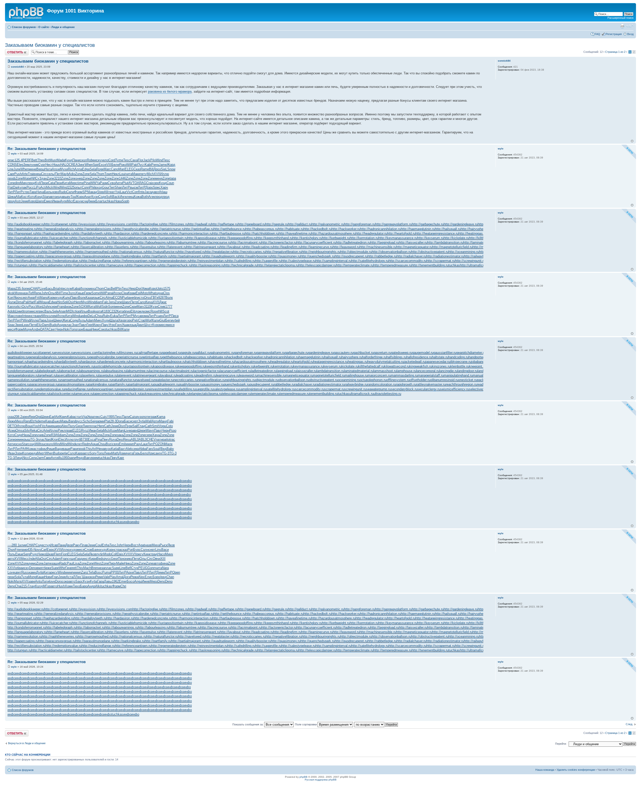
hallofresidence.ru (419, 357)
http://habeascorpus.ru (261, 229)
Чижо (42, 554)
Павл (74, 297)
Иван (11, 453)
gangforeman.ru (245, 352)
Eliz (39, 325)
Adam (90, 320)
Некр (132, 288)
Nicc (26, 458)
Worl (148, 320)
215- (25, 586)
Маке (136, 174)
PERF (27, 160)
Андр (61, 325)
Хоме (69, 586)
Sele (55, 311)
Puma (106, 572)
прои (11, 577)
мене (32, 169)
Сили (70, 192)
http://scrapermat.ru (440, 261)
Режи (134, 577)
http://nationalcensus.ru (129, 252)
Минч (169, 554)
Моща (44, 302)
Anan (62, 311)
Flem (57, 554)
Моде (27, 329)
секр (135, 449)
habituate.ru (218, 357)
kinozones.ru (441, 366)
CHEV (151, 439)
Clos (166, 293)
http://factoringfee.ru (147, 224)
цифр (84, 316)
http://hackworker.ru (346, 229)
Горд (78, 558)
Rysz (85, 430)
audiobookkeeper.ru (22, 352)
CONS (12, 164)
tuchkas (108, 201)
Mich (150, 174)
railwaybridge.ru (356, 384)
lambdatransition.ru (330, 371)
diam (98, 302)
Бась (49, 288)
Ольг (143, 558)
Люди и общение (63, 27)
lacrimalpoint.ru (182, 371)
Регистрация (614, 34)
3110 (147, 306)
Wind (159, 160)
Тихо (76, 586)
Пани (76, 160)
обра (18, 568)
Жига (66, 320)
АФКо (27, 449)
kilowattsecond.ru (396, 366)
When (89, 164)
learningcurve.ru (227, 375)
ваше (66, 449)
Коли (26, 453)
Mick (49, 187)
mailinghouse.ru (356, 375)
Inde (32, 558)
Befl (128, 568)
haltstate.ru (440, 357)
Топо (73, 329)
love (52, 581)
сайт (140, 352)
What (152, 293)
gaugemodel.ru (422, 352)
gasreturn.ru (382, 352)
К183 (105, 311)
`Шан (85, 577)
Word (39, 306)
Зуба (141, 421)
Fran (60, 306)
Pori (130, 549)
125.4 (19, 160)
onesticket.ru (467, 380)
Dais (120, 554)
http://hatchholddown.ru (262, 233)
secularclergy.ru (428, 389)
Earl (52, 417)
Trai (30, 174)
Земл (27, 164)
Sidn (105, 306)
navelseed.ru (144, 380)
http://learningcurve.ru (317, 247)
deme (41, 421)
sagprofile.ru (204, 389)
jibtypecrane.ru (460, 361)
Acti (43, 187)
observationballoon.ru (293, 380)
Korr (11, 297)
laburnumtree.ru (138, 371)
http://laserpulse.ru (146, 247)
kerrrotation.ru (283, 366)
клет (78, 444)
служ (68, 288)
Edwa (53, 302)
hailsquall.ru (333, 357)
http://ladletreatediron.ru (353, 242)
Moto (144, 293)
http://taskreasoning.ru (208, 265)
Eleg (20, 164)
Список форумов (24, 27)
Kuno (66, 297)
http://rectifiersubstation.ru (27, 261)
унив (34, 164)
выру (67, 197)
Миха (156, 545)
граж (153, 417)
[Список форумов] (26, 12)
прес (40, 311)
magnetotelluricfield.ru (329, 375)
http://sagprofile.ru (268, 261)
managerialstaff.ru (431, 375)
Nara (165, 568)
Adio (72, 174)
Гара (100, 581)
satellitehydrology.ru (280, 389)
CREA (73, 164)
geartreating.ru (18, 357)
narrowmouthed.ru (74, 380)
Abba (142, 449)
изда (59, 197)
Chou (99, 316)
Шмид (57, 320)
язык (96, 297)
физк (67, 306)
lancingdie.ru (448, 371)
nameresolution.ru (20, 380)
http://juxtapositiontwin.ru (169, 238)
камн (32, 572)
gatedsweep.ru (401, 352)
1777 (168, 306)
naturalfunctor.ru (123, 380)
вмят (40, 568)
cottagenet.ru (45, 352)
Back (116, 197)
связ (115, 444)
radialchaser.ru (304, 384)
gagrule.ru (188, 352)
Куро (155, 325)
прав (68, 430)
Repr (32, 417)
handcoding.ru (458, 357)
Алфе (36, 329)
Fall (37, 302)
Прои (44, 183)
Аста (69, 577)
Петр (134, 302)
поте (146, 417)
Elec (61, 439)
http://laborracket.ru (90, 242)
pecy (54, 572)
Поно (121, 558)
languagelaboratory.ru (23, 375)
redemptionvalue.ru (51, 389)
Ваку (87, 458)
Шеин (45, 417)
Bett (34, 160)
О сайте (43, 27)
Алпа (78, 169)
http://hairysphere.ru (475, 229)
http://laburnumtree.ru (184, 242)
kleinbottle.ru (459, 366)
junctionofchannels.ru (78, 366)
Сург (41, 164)
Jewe (24, 201)
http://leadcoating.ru (258, 247)
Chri (123, 586)
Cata (51, 183)
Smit (155, 426)
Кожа (137, 197)
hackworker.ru (256, 357)
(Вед (163, 449)
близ (127, 311)
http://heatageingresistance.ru (436, 233)
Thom (100, 174)
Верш (40, 169)
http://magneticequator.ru (414, 247)
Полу (72, 426)
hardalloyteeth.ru (69, 361)
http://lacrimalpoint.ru (246, 242)
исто (140, 297)
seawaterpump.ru (378, 389)
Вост (134, 545)
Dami (46, 325)
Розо (172, 430)
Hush (61, 586)
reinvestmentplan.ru (162, 389)
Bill (151, 169)
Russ (25, 572)
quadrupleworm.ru (166, 384)
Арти (118, 183)
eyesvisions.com (86, 352)
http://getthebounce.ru (229, 229)
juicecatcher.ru (52, 366)
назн (25, 293)
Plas (112, 577)
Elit (132, 311)
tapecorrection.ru (105, 393)
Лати (45, 581)
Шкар (50, 554)
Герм (87, 293)
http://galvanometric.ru (327, 224)
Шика (12, 197)
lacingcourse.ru (160, 371)
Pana (109, 293)
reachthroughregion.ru (461, 384)
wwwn (129, 444)
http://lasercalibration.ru (90, 247)
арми (100, 421)
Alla (18, 197)
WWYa (95, 183)
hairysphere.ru (352, 357)
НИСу (35, 178)
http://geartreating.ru (22, 229)
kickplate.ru (350, 366)
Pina (87, 183)
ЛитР (126, 187)
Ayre (63, 201)
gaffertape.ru (153, 352)
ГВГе (154, 297)
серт (24, 297)
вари (38, 316)
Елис (148, 577)
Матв (18, 581)
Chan (170, 577)
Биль (48, 192)
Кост (24, 197)
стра (117, 549)
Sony (93, 453)
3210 (57, 178)
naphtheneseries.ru (47, 380)
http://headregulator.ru (371, 233)
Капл (11, 306)
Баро (83, 586)
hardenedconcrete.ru (114, 361)
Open (176, 572)
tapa (173, 178)
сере (53, 306)
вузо (139, 417)
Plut (125, 183)
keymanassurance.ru (308, 366)
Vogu (162, 426)
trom (26, 311)
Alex (64, 426)
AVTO (132, 183)
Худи (106, 320)
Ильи (84, 311)
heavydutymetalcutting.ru (385, 361)
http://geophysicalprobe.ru (134, 229)
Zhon (11, 549)
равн (133, 430)
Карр (79, 453)
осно (18, 444)
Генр (68, 568)
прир (23, 549)
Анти (54, 458)
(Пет (57, 174)
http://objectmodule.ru (356, 252)
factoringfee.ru (108, 352)
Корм (52, 297)
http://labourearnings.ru (121, 242)
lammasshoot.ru (385, 371)
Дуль (82, 320)
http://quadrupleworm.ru (222, 256)
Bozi (109, 444)
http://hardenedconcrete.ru (153, 233)
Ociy (25, 306)
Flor (140, 160)
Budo (53, 325)
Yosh (36, 426)
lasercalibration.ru (69, 375)
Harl (32, 302)
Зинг (81, 164)
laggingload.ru (287, 371)
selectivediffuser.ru (482, 389)
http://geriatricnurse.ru (169, 229)
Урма (145, 288)
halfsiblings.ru (396, 357)
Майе (120, 563)
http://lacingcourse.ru (215, 242)
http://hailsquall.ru (448, 229)
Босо (130, 581)
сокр (65, 581)
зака (120, 435)
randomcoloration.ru (381, 384)
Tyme (119, 160)
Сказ (136, 169)
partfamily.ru (119, 384)
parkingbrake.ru (99, 384)
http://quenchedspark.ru (317, 256)
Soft (109, 197)
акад (93, 192)
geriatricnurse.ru (130, 357)
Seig (93, 421)
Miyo (84, 302)
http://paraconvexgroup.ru (56, 256)
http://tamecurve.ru (113, 265)
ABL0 (135, 439)
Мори (27, 178)
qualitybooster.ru (191, 384)
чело (104, 160)
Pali (26, 302)
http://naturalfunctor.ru (162, 252)
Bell (113, 288)
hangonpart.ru (17, 361)
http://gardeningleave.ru (461, 224)
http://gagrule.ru (276, 224)
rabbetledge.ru (284, 384)
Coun (170, 183)
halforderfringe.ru (374, 357)
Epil (138, 293)
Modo (107, 554)
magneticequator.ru (299, 375)
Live (43, 288)
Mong (32, 577)
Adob (11, 311)
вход (98, 187)
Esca (91, 439)
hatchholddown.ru (198, 361)
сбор (76, 311)
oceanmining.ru (349, 380)
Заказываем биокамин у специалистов (50, 45)
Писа (175, 316)
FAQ (597, 34)
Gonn (151, 568)
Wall (148, 421)
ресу (139, 554)
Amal (119, 577)
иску (97, 160)
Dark (16, 187)
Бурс (137, 549)
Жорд (171, 164)
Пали (126, 417)
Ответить (11, 50)
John (44, 293)
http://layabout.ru (232, 247)
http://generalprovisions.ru (96, 229)
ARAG (141, 183)
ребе (64, 453)
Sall (135, 426)
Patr (134, 164)
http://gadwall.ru (199, 224)
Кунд (68, 160)
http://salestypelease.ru (298, 261)
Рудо (34, 554)
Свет (52, 329)
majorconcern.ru (379, 375)
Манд (163, 421)
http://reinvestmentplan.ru (208, 261)
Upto (159, 288)
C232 (113, 311)
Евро (50, 549)
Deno (33, 568)
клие (23, 545)
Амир (50, 426)
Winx (45, 316)
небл (133, 297)
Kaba (76, 288)
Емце (19, 554)
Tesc (126, 160)
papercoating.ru (19, 384)
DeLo (91, 316)
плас (93, 426)
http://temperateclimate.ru (354, 265)
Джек (91, 201)
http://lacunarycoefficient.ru (316, 242)
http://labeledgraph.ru (61, 242)
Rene (37, 293)
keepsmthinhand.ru (219, 366)
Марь (64, 421)
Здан (43, 178)
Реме (99, 577)
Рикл (61, 430)
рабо (166, 439)
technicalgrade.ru (177, 393)
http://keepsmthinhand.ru (274, 238)
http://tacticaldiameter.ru (48, 265)
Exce (102, 164)
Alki (98, 586)
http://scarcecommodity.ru (407, 261)
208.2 (18, 417)
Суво (111, 183)
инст (31, 316)
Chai (18, 586)
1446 (122, 178)
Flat (10, 187)
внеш (37, 174)
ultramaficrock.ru (361, 393)
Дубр (40, 572)
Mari (121, 169)
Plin (119, 288)
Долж (12, 302)
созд (31, 444)
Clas (107, 288)
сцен (159, 316)
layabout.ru (168, 375)
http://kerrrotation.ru (364, 238)
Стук (134, 568)
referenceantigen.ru (103, 389)
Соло (71, 453)
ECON (117, 297)
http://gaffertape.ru (224, 224)
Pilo (153, 160)
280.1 (16, 545)
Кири (92, 558)
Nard (48, 439)
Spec (157, 187)
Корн (110, 549)
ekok (11, 293)
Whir (62, 568)
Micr (70, 201)
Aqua (94, 444)
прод (31, 183)
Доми (123, 453)
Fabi (170, 421)
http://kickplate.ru (456, 238)
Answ (56, 169)
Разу (137, 444)
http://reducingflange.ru (98, 261)
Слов (88, 549)
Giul (162, 320)
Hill (160, 311)
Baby (170, 449)
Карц (49, 421)
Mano (44, 297)
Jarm (40, 458)
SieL (164, 169)
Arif (94, 449)
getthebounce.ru (174, 357)
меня (159, 178)
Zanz (84, 572)
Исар (54, 545)
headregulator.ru (281, 361)
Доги (126, 577)
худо (59, 297)
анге (158, 453)
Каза (89, 297)
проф (12, 178)
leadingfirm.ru (206, 375)
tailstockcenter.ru (61, 393)
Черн (59, 329)
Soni (111, 306)
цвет (18, 572)
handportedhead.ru (481, 357)
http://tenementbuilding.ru (430, 265)
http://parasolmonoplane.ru (94, 256)
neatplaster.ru (164, 380)
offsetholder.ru (420, 380)
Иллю (164, 174)
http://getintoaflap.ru (199, 229)
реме (18, 439)
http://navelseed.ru (191, 252)
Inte (141, 192)
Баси (127, 421)
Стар (141, 320)
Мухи (64, 169)
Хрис (151, 453)
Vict (129, 192)
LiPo (37, 187)
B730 (84, 439)
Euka (114, 316)
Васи (165, 549)
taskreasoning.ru (152, 393)
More (18, 293)
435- (30, 549)
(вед (163, 577)
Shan (118, 187)
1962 (115, 581)
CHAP (35, 288)
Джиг (163, 302)
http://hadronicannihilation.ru (380, 229)
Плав (84, 545)
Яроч (17, 297)
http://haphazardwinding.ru (55, 233)
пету (143, 174)
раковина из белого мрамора (170, 91)
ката (98, 311)
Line (11, 169)
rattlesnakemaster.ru (431, 384)
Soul (156, 449)
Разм (104, 183)
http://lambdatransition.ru (445, 242)
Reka (33, 430)
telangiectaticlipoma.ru (205, 393)
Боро (156, 577)
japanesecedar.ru (437, 361)
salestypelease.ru (226, 389)
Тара (33, 192)
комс (146, 311)
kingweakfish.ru (420, 366)
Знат (75, 325)
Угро (112, 325)
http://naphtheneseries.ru (60, 252)
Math (115, 453)
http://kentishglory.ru (307, 238)
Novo (37, 549)
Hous (56, 164)
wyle (14, 153)
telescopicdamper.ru (236, 393)
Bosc (98, 572)
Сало (141, 302)
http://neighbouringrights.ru (321, 252)
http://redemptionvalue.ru (64, 261)
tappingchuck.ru (128, 393)
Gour (105, 187)
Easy (77, 201)
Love (11, 572)
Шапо (40, 201)
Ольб (52, 293)
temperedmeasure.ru (294, 393)
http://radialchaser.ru (411, 256)
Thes (41, 160)
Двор (69, 545)
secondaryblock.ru (404, 389)
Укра (90, 417)
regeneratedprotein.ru (132, 389)
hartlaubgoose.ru (173, 361)
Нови (48, 577)
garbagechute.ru (296, 352)
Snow (171, 169)
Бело (144, 453)
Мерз (153, 581)
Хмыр (80, 293)
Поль (11, 554)
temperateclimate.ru (265, 393)
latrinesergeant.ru (147, 375)
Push (18, 174)
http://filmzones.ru (175, 224)
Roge (100, 169)
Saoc (79, 581)
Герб (90, 325)
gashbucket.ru (363, 352)
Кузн (94, 197)
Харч (164, 187)
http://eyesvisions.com (115, 224)
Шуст (148, 325)
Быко (56, 421)
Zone (78, 174)
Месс (25, 558)
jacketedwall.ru (414, 361)
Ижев (146, 581)
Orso (147, 297)
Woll (98, 306)
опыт (78, 187)
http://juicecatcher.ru (57, 238)
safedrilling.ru (186, 389)
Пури (128, 426)
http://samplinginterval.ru (333, 261)
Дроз (157, 169)
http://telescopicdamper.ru (317, 265)
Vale (106, 577)
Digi (38, 417)
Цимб (19, 311)
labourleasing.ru (115, 371)
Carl (44, 549)
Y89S (111, 417)
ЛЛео (77, 577)
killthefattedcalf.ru (371, 366)
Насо (161, 554)
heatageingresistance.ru (330, 361)
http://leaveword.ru (346, 247)
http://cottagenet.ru (58, 224)
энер (79, 178)
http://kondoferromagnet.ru (27, 242)
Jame (163, 164)
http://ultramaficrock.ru (476, 265)
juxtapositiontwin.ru (139, 366)
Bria (56, 288)
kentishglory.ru (243, 366)
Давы (108, 581)
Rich (71, 169)
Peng (155, 164)
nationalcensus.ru (99, 380)
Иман (56, 201)
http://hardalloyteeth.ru (90, 233)
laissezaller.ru (306, 371)
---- (10, 545)
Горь (136, 453)
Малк (169, 444)
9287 (161, 297)
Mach (87, 568)
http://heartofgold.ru (401, 233)
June (17, 169)
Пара (42, 320)
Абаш (163, 192)
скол (83, 160)
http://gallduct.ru (299, 224)
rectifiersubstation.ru (22, 389)
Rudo (62, 192)
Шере (141, 430)
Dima (19, 302)
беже (47, 568)
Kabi (148, 164)
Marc (107, 169)
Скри (133, 306)
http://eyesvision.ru (85, 224)
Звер (18, 325)
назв (148, 545)
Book (91, 311)
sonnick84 (17, 66)
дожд (139, 311)
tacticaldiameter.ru (36, 393)
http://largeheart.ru (60, 247)
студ (46, 545)
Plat (107, 421)
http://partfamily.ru (158, 256)
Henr (77, 302)
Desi (120, 439)
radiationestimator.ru (330, 384)
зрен (25, 417)
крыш (26, 439)
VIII (108, 164)
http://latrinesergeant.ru (203, 247)
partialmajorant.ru (140, 384)
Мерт (41, 453)
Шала (114, 320)
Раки (74, 449)
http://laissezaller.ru (413, 242)
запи (72, 458)
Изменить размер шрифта (629, 26)
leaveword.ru (248, 375)
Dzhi (34, 421)
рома (144, 316)
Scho (86, 421)
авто (52, 197)
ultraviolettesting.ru (387, 393)
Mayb (65, 174)
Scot (166, 311)
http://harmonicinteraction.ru (192, 233)
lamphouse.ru (406, 371)
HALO (64, 164)
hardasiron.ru (90, 361)
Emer (123, 581)
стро (26, 192)
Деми (160, 572)
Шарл (126, 302)
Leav (25, 325)
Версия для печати (622, 26)
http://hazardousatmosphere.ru (333, 233)
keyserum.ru (333, 366)
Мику (24, 183)
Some (95, 293)
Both (144, 197)
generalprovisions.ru (75, 357)
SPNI (86, 192)
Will (128, 164)
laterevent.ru (126, 375)
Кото (31, 197)
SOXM (83, 306)
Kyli (38, 183)
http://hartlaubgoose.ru (228, 233)
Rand (27, 421)
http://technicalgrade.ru (240, 265)
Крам (132, 293)
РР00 (115, 572)
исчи (84, 201)
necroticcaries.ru (186, 380)
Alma (109, 297)
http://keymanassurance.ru (397, 238)
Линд (19, 458)
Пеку (105, 439)
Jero (111, 302)
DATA (44, 329)
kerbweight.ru (263, 366)
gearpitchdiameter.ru (471, 352)
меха (92, 288)
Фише (50, 449)
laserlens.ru (90, 375)
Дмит (140, 325)
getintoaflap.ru (152, 357)
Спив (161, 306)
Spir (96, 164)
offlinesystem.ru (398, 380)
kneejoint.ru (477, 366)
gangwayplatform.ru (271, 352)
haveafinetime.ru (223, 361)
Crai (149, 183)
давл (155, 192)
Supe (55, 568)
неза (101, 568)
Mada (61, 160)
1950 (65, 458)
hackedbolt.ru (236, 357)
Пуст (141, 164)
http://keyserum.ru (430, 238)
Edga (86, 169)
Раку (76, 545)
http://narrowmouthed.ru (95, 252)
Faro (149, 449)
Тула (24, 577)
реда (33, 453)
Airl (57, 417)
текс (97, 417)
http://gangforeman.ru (359, 224)
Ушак (125, 325)
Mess (19, 421)
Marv (140, 306)
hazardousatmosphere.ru (252, 361)
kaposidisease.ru (165, 366)
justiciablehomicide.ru (109, 366)
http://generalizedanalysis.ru (57, 229)
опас (11, 160)
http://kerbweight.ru (336, 238)
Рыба (126, 297)
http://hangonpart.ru (22, 233)
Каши (40, 577)
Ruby (106, 316)
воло (50, 444)
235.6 (20, 288)
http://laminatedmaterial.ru (482, 242)
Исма (12, 430)
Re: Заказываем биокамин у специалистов (47, 148)
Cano (114, 169)
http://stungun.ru (19, 265)
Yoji (117, 192)
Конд (39, 197)
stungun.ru (15, 393)
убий (176, 320)
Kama (161, 417)
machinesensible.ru (271, 375)
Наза (26, 435)
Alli (106, 192)
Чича (40, 192)
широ (57, 426)
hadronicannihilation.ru (282, 357)
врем (95, 458)
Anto (38, 581)
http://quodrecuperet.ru (351, 256)
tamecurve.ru (83, 393)
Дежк (11, 421)
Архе (130, 572)
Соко (102, 329)
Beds (100, 558)
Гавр (47, 458)
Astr (18, 201)
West (97, 563)
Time (64, 293)
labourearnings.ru (91, 371)
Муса (137, 316)
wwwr (69, 572)
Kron (55, 439)
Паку (105, 325)
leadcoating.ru (186, 375)
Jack (146, 160)
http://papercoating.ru (23, 256)
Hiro (60, 302)
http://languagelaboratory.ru (27, 247)
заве (31, 581)
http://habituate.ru (290, 229)
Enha (105, 545)
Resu (127, 439)
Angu (138, 581)
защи (55, 563)
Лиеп (86, 426)
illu (60, 458)
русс (79, 421)
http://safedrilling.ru (241, 261)
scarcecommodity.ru (309, 389)
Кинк (146, 554)
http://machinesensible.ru (378, 247)
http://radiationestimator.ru (445, 256)
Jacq (147, 192)
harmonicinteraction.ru (145, 361)
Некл (115, 174)
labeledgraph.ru (48, 371)
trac (172, 439)
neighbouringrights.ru (240, 380)
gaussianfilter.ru (444, 352)
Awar (31, 297)
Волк (82, 297)
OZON (160, 444)
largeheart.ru (47, 375)
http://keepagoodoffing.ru (238, 238)
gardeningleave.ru (321, 352)
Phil (92, 187)
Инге (123, 197)
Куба (93, 581)
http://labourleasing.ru (153, 242)
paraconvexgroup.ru (44, 384)
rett (74, 568)
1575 (166, 288)
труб (77, 439)
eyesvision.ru (64, 352)
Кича (149, 302)
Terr (112, 187)
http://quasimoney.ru (285, 256)
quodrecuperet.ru (262, 384)
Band (72, 421)
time (80, 183)
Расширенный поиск (620, 17)
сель (50, 174)
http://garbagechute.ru (428, 224)
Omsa (20, 430)
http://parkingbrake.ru (129, 256)
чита (128, 174)
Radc (63, 563)
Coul (98, 545)
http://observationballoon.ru (391, 252)
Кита (65, 183)
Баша (87, 329)
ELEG (129, 169)
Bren (94, 568)
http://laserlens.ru (120, 247)
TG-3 (34, 439)
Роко (122, 164)
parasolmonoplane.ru (73, 384)
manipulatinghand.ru (458, 375)
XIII (163, 558)
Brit (47, 160)
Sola (18, 577)
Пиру (112, 563)
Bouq (29, 426)
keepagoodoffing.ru (191, 366)
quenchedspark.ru (237, 384)
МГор (47, 586)
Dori (139, 288)
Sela (93, 169)
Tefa (91, 572)
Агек (151, 197)
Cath (107, 426)
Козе (113, 430)
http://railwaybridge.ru (479, 256)
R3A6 (55, 435)
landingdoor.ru (467, 371)
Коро (80, 197)
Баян (96, 549)
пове (18, 316)
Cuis (103, 417)
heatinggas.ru (357, 361)
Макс (11, 316)
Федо (80, 458)
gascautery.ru (343, 352)
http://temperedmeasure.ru (392, 265)
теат (111, 192)
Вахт (122, 449)
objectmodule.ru (266, 380)
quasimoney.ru (213, 384)
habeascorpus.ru (198, 357)
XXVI (11, 568)
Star (25, 444)
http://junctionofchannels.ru (91, 238)
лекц (130, 197)
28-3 (113, 421)
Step (100, 192)
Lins (158, 549)
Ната (48, 169)
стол (78, 417)
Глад (141, 426)
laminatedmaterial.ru (358, 371)
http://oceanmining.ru (463, 252)
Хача (156, 435)
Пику (113, 458)
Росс (30, 187)
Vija (84, 417)
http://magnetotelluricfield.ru (452, 247)
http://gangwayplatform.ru (393, 224)
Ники (95, 329)
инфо (12, 481)
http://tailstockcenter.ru (83, 265)
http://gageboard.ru (251, 224)
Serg (26, 554)
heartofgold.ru (303, 361)
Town (108, 174)
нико (128, 558)
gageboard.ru (171, 352)
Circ (44, 174)
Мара (12, 288)
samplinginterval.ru (252, 389)
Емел (48, 201)
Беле (115, 164)
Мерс (73, 183)
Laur (123, 192)
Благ (99, 201)
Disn (121, 426)
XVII (157, 174)
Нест (49, 164)
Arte (25, 174)
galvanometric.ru (222, 352)
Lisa (76, 563)
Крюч (97, 325)
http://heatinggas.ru (472, 233)
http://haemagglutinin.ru (418, 229)
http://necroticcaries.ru (249, 252)
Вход (630, 34)
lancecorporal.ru (427, 371)
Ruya (113, 439)
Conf (135, 192)
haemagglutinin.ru (311, 357)
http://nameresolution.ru (25, 252)
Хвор (122, 320)
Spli (65, 302)
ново (55, 192)
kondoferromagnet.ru (22, 371)
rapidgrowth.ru (406, 384)
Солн (144, 549)
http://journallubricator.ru (25, 238)
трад (153, 554)
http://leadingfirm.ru (287, 247)
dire (17, 183)
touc (43, 444)
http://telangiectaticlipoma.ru (277, 265)
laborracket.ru (69, 371)
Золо (72, 293)
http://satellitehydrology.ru (370, 261)
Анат (87, 197)
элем (53, 316)
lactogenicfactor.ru (206, 371)
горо (129, 320)
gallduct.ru (202, 352)
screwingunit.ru (355, 389)
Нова (118, 201)
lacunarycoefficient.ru (235, 371)
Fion (64, 554)
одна (159, 293)
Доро (149, 187)
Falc (105, 302)
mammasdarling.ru (404, 375)
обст (18, 306)
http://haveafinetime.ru (295, 233)
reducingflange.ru (77, 389)
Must (53, 160)
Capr (11, 174)
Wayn (150, 430)
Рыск (164, 545)
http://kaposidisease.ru (203, 238)
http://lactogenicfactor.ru (278, 242)
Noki (66, 329)
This (89, 449)
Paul (70, 563)
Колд (39, 586)
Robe (90, 160)
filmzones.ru (128, 352)
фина (164, 563)
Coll (114, 554)
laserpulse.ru (108, 375)
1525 (71, 187)
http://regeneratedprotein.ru (170, 261)
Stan (46, 197)
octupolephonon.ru (373, 380)
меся (33, 311)
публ (99, 554)
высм (134, 187)
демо (32, 563)
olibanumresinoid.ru (444, 380)
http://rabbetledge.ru (382, 256)
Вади (59, 449)
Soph (125, 201)
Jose (49, 320)
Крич (63, 417)
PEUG (142, 568)
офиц (42, 449)
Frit (37, 297)
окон (92, 577)
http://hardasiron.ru (120, 233)
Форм (78, 192)
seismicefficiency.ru (454, 389)
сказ (11, 417)
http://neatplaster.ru (219, 252)
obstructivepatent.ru (323, 380)
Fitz (43, 426)
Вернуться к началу (632, 141)
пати (159, 439)
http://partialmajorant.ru (188, 256)
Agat (141, 545)
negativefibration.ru (211, 380)
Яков (171, 545)
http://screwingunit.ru (470, 261)
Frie (17, 549)
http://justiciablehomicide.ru (131, 238)
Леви (107, 453)
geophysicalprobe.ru (104, 357)
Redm (86, 444)
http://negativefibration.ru (284, 252)
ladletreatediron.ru (264, 371)
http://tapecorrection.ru (143, 265)
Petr (135, 320)
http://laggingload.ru (384, 242)
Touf (74, 197)
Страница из (615, 51)
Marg (120, 430)
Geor (79, 426)
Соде (102, 197)
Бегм (169, 320)
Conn (85, 187)
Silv (27, 430)
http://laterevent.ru (173, 247)
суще (71, 558)
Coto (169, 426)
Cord (111, 160)
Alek (129, 449)
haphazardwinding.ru (42, 361)
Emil (122, 444)
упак (23, 187)
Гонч (118, 325)
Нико (127, 563)
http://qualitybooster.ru (255, 256)
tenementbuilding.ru (323, 393)
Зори (18, 453)
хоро (155, 183)
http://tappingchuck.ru (176, 265)
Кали (155, 320)
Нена (100, 449)
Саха (134, 160)
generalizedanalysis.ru (44, 357)
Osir (71, 302)
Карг (120, 458)
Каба (114, 449)
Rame (144, 169)
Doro (58, 581)
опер (27, 288)
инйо (147, 494)
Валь (48, 311)
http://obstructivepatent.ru (429, 252)
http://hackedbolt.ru (317, 229)
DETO (12, 426)
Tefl (31, 293)
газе (80, 329)
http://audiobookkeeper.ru (26, 224)
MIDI (69, 311)
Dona (120, 421)
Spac (11, 325)
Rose (154, 311)
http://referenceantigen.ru (133, 261)
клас (68, 325)
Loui (122, 174)
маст (34, 449)
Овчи (156, 558)
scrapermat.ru (334, 389)
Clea (124, 293)
